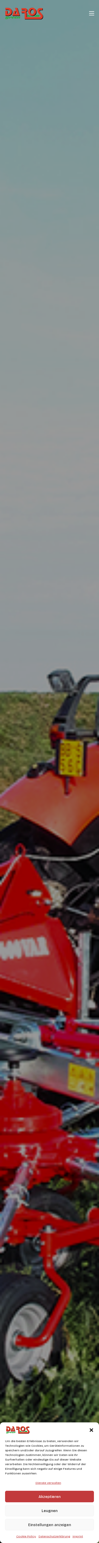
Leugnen (50, 1510)
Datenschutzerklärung (54, 1536)
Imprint (78, 1536)
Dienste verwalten (48, 1483)
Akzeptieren (50, 1496)
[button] (91, 1430)
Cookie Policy (26, 1536)
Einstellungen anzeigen (49, 1525)
